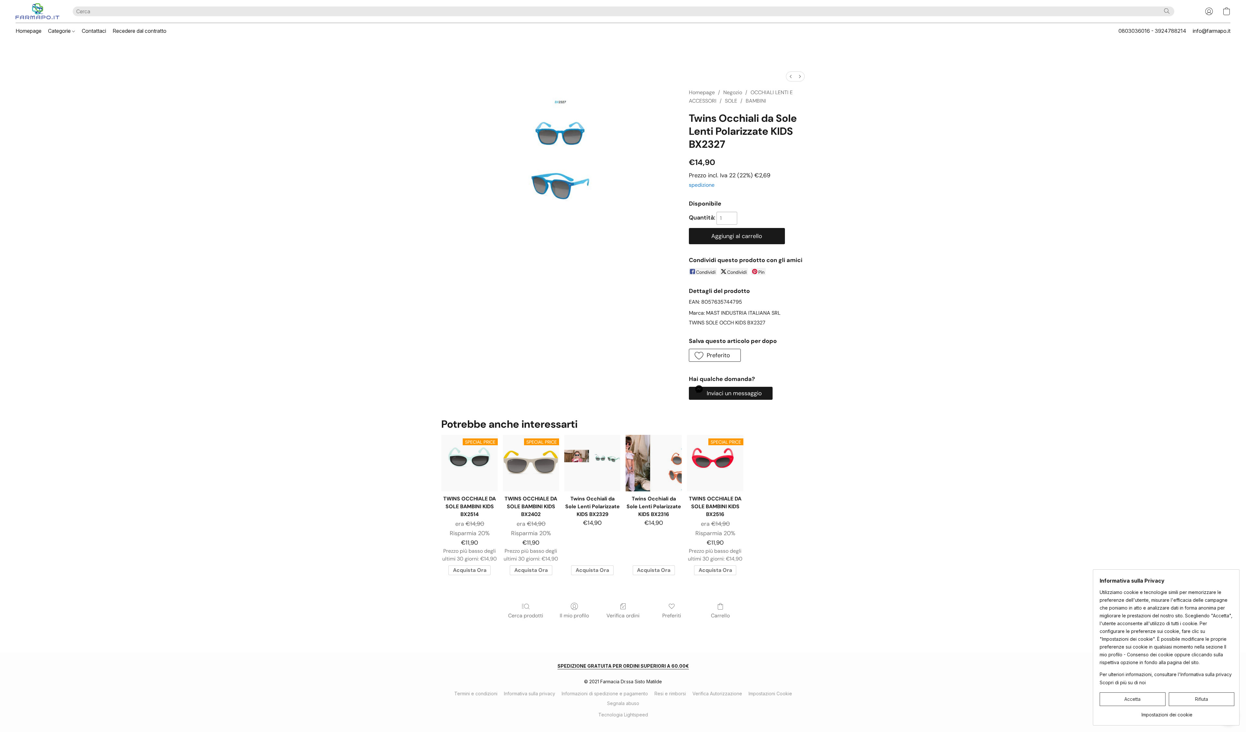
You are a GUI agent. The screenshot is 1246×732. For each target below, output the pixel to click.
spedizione (702, 185)
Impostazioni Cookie (770, 693)
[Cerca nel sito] (1167, 11)
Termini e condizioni (475, 693)
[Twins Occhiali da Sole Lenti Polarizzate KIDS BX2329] (592, 463)
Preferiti (671, 615)
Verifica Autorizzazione (717, 693)
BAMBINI (756, 100)
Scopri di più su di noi (1123, 682)
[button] (38, 11)
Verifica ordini (623, 615)
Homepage (29, 31)
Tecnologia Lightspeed (623, 714)
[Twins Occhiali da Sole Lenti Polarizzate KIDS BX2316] (654, 463)
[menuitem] (790, 76)
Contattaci (94, 31)
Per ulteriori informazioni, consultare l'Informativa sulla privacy (1166, 674)
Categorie (60, 31)
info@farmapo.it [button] (1211, 31)
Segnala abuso (623, 703)
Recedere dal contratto (139, 31)
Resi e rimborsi (670, 693)
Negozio (732, 92)
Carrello (720, 615)
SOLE (731, 100)
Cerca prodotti (525, 615)
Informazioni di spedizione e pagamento (605, 693)
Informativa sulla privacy (529, 693)
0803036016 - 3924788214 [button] (1152, 31)
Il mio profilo (574, 615)
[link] (1167, 712)
